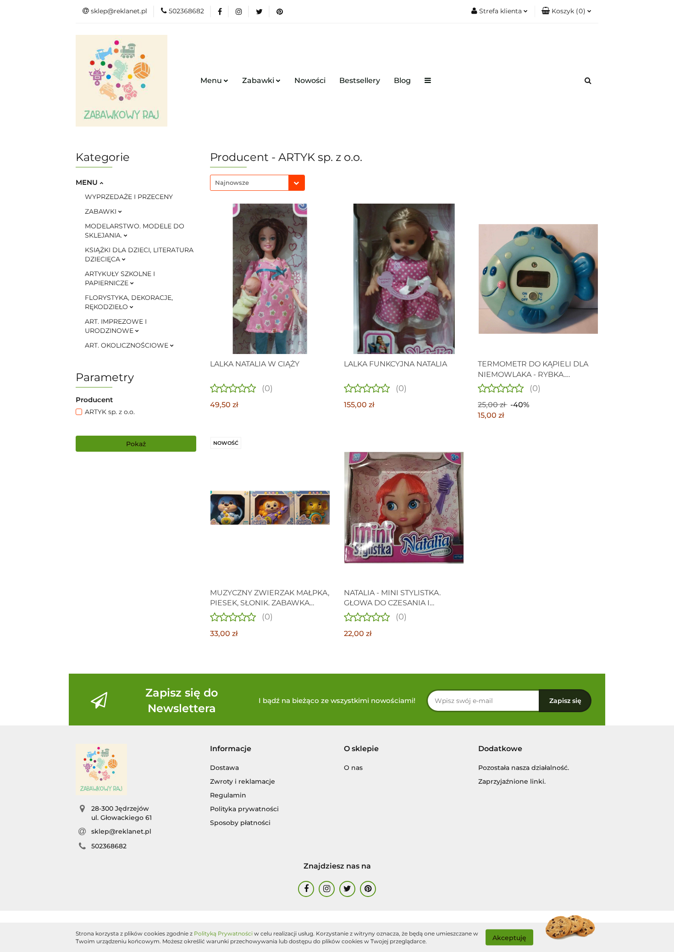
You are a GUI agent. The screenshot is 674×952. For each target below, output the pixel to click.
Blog (402, 80)
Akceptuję (509, 937)
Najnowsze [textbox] (232, 182)
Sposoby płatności (240, 823)
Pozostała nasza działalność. (523, 768)
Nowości (310, 80)
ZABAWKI (101, 211)
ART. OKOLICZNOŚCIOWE (127, 345)
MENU (87, 182)
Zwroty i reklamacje (242, 781)
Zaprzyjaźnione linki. (512, 781)
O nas (353, 768)
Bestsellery (359, 80)
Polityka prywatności (244, 809)
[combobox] (257, 183)
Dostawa (224, 768)
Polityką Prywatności (223, 933)
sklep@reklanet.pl (121, 831)
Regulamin (228, 795)
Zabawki (259, 80)
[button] (566, 11)
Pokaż (136, 444)
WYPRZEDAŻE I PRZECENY (129, 197)
